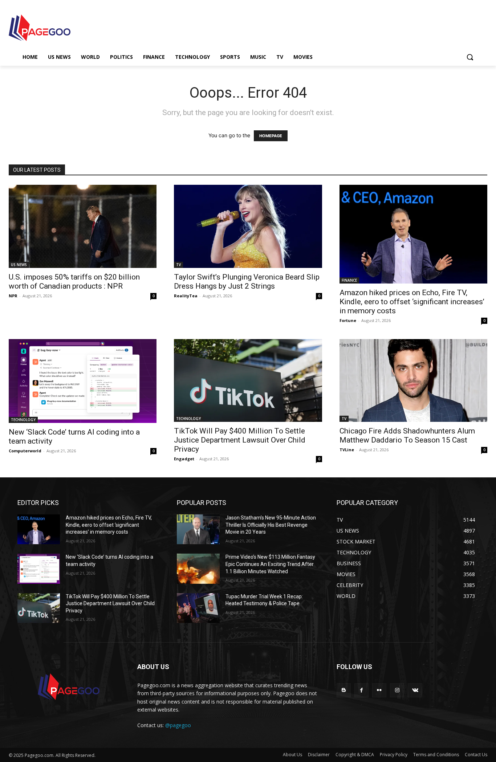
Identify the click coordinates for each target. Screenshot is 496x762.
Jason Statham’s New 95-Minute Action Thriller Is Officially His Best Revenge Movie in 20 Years (270, 525)
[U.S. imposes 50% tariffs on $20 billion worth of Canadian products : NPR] (82, 226)
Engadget (184, 458)
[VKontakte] (415, 690)
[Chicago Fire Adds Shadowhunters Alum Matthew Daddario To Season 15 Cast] (413, 380)
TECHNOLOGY (23, 419)
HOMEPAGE (270, 135)
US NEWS (19, 264)
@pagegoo (178, 725)
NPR (13, 295)
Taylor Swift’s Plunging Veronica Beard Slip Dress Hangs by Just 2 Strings (247, 281)
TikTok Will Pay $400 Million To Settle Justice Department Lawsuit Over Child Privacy (239, 440)
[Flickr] (379, 690)
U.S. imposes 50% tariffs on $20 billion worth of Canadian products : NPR (74, 281)
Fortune (348, 320)
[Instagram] (397, 690)
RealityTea (186, 295)
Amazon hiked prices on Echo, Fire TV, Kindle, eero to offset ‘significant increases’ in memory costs (412, 301)
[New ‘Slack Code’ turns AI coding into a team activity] (82, 381)
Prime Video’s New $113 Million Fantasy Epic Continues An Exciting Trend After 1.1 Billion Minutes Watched (270, 564)
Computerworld (25, 450)
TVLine (347, 449)
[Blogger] (344, 690)
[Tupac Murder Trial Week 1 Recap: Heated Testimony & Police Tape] (198, 608)
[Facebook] (361, 690)
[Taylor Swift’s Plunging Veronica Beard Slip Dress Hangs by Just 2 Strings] (248, 226)
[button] (470, 57)
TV (178, 264)
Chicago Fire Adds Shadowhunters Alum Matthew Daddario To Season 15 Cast (407, 435)
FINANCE (349, 280)
